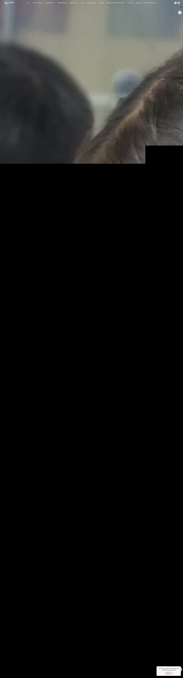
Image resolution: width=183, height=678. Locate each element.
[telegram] (175, 3)
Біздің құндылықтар (91, 2)
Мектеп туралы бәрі (38, 2)
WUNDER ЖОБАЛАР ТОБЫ (150, 2)
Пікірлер (82, 2)
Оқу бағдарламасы (50, 2)
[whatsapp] (179, 3)
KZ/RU (28, 2)
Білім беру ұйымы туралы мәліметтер (115, 2)
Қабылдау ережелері (62, 2)
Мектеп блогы (130, 2)
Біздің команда (74, 2)
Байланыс (101, 2)
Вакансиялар (139, 2)
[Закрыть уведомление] (179, 667)
